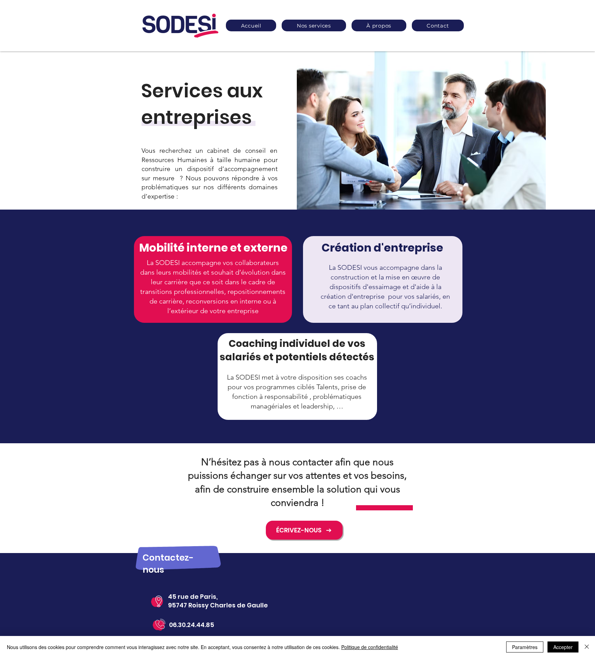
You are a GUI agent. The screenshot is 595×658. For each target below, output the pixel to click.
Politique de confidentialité (369, 647)
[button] (314, 25)
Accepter (563, 647)
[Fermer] (587, 646)
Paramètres (524, 647)
